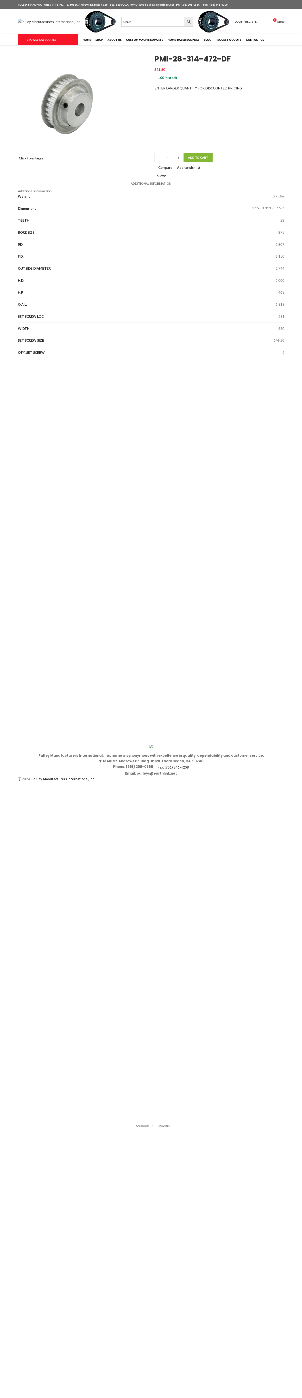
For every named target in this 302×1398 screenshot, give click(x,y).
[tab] (151, 183)
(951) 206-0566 (190, 4)
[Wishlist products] (265, 21)
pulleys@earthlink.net (160, 4)
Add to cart (198, 157)
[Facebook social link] (271, 5)
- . (63, 779)
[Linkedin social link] (281, 5)
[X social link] (276, 5)
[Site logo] (49, 21)
